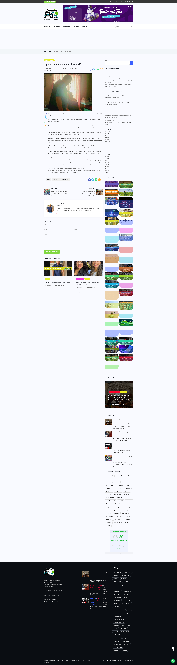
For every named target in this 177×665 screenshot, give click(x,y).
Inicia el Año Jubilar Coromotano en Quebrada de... (76, 1)
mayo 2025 (107, 160)
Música (108, 503)
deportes (119, 488)
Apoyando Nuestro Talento (111, 184)
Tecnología (126, 350)
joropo (126, 494)
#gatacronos (109, 475)
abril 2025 (107, 162)
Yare (108, 525)
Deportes (56, 26)
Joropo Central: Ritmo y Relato (126, 249)
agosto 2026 (107, 131)
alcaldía (119, 475)
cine (117, 482)
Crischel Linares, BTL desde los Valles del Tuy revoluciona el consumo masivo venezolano (118, 103)
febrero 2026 (107, 143)
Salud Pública (126, 316)
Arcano (127, 475)
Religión (111, 305)
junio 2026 (107, 135)
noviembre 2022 (108, 170)
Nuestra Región (66, 26)
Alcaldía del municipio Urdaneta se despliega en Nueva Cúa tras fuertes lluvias (118, 75)
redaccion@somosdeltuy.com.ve (52, 595)
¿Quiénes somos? (87, 660)
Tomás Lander (111, 358)
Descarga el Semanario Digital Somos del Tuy (53, 660)
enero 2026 (107, 145)
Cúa (128, 485)
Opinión (76, 26)
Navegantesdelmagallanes (112, 507)
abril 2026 (107, 139)
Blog (67, 660)
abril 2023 (107, 168)
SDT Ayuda (111, 324)
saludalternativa (65, 179)
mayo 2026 (107, 137)
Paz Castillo (111, 285)
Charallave (109, 482)
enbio (48, 179)
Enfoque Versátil (126, 222)
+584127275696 (49, 592)
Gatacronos (126, 230)
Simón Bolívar (111, 342)
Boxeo (118, 478)
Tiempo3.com (121, 553)
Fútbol (127, 491)
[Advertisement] (88, 39)
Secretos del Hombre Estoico (111, 333)
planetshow (117, 510)
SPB (128, 516)
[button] (173, 661)
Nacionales (126, 269)
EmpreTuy (84, 26)
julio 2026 (107, 133)
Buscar (106, 60)
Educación (111, 214)
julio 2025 (107, 156)
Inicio (45, 51)
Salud (111, 316)
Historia (108, 494)
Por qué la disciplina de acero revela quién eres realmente (117, 78)
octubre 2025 (107, 150)
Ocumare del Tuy (126, 507)
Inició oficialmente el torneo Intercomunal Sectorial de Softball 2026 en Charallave (118, 81)
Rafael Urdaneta (126, 293)
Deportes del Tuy (111, 202)
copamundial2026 (110, 485)
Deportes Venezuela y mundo (126, 204)
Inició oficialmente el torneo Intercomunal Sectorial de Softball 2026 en (123, 464)
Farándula (111, 230)
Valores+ (111, 367)
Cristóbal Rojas (126, 185)
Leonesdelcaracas (110, 500)
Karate (119, 497)
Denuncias (111, 194)
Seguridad (120, 516)
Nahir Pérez (80, 287)
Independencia (111, 249)
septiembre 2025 (108, 152)
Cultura (121, 485)
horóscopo (117, 494)
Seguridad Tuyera (126, 332)
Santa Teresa (110, 516)
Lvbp (121, 500)
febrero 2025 (107, 166)
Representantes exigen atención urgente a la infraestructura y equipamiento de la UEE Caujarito (118, 85)
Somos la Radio (126, 342)
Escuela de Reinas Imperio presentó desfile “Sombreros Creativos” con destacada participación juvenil (119, 96)
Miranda (111, 269)
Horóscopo (126, 238)
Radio (127, 510)
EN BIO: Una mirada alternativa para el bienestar (57, 282)
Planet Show (126, 285)
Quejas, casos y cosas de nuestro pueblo (111, 295)
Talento (117, 519)
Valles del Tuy (47, 26)
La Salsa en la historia (126, 260)
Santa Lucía (125, 513)
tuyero (108, 522)
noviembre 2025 (108, 149)
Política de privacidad (75, 660)
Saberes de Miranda (126, 306)
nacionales (117, 503)
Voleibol (127, 522)
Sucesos (111, 350)
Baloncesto (109, 478)
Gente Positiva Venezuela (111, 239)
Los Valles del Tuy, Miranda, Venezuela (53, 590)
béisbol (126, 478)
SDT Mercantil (126, 324)
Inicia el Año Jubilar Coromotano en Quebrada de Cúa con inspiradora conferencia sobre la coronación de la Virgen (117, 71)
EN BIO (50, 51)
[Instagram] (57, 214)
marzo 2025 (107, 164)
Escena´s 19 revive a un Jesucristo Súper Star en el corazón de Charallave (118, 123)
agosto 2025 (107, 154)
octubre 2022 (107, 172)
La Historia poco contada (112, 260)
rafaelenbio (55, 179)
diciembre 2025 (108, 147)
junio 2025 (107, 158)
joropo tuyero (110, 497)
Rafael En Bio (50, 285)
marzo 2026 (107, 141)
